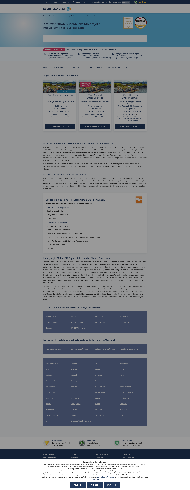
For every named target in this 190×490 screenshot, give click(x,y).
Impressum (95, 479)
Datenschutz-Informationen (106, 477)
